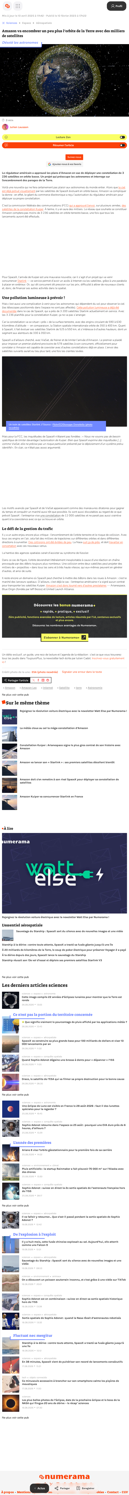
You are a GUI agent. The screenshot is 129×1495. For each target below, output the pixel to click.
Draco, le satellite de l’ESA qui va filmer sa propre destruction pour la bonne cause (73, 1079)
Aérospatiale (44, 22)
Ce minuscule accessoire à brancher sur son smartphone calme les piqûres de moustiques (70, 1382)
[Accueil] (7, 6)
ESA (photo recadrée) (45, 672)
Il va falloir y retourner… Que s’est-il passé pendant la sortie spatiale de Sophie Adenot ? (71, 1218)
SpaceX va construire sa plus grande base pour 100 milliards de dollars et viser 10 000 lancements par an (73, 1042)
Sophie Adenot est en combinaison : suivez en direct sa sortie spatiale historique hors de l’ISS (72, 1300)
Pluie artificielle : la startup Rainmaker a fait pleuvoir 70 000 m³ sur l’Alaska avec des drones (73, 1170)
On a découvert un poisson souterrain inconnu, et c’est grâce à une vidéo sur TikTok (74, 1279)
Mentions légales (29, 1492)
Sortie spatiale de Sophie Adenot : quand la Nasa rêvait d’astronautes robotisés (71, 1318)
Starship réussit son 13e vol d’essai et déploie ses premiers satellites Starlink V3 (52, 960)
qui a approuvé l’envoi (82, 205)
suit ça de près (91, 542)
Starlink (22, 281)
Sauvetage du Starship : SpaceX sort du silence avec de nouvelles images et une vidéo (69, 931)
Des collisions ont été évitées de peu (49, 542)
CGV (125, 1492)
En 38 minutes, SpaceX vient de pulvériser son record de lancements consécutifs (72, 1361)
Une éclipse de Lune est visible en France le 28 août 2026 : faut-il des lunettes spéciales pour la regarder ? (70, 1107)
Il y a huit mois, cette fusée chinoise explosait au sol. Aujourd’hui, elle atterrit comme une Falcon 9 (70, 1243)
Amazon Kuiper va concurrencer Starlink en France (51, 796)
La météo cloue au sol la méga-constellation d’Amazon (54, 728)
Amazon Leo (29, 687)
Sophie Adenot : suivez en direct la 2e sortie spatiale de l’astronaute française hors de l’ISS (73, 1189)
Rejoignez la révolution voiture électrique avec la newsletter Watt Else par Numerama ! (73, 711)
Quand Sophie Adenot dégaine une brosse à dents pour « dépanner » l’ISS (68, 1059)
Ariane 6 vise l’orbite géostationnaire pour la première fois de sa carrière (67, 1150)
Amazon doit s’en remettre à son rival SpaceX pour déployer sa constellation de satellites (69, 781)
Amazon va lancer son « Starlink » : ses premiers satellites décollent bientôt (67, 762)
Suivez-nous (74, 157)
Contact (113, 1492)
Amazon (10, 687)
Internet (48, 687)
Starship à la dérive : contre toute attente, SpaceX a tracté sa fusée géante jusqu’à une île (57, 944)
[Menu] (18, 6)
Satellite (64, 687)
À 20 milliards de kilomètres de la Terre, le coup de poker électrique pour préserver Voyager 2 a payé (64, 949)
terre (79, 687)
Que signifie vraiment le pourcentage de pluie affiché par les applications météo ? (75, 1022)
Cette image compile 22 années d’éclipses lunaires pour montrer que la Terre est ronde (72, 998)
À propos (7, 1492)
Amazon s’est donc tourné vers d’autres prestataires (76, 585)
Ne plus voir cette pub (15, 695)
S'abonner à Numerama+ (61, 637)
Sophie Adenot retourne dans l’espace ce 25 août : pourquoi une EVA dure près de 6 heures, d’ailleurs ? (74, 1126)
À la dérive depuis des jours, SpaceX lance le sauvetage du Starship (44, 955)
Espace (26, 22)
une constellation (50, 515)
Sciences (11, 22)
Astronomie (95, 687)
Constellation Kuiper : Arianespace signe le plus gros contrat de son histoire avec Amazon (70, 747)
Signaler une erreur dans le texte (82, 672)
